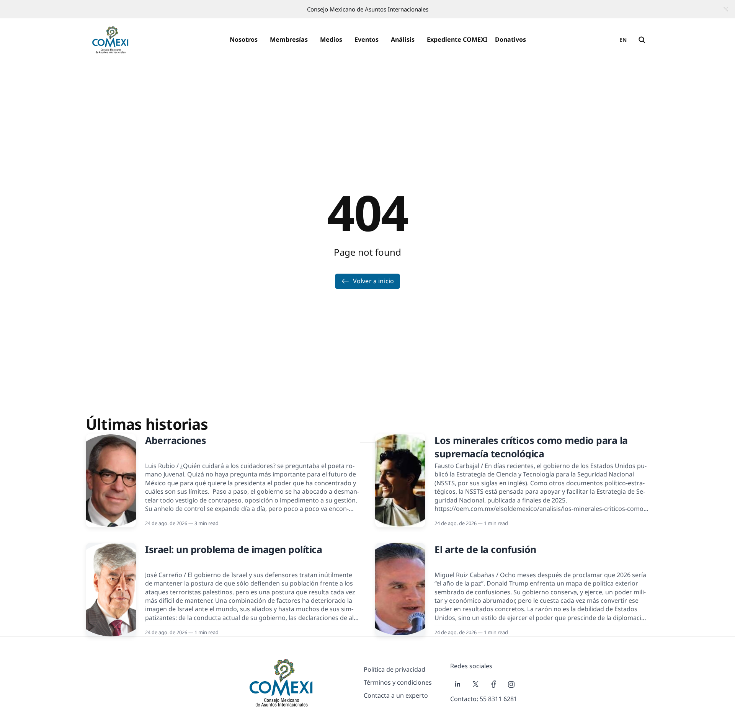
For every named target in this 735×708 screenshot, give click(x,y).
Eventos (366, 39)
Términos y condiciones (398, 682)
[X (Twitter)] (475, 684)
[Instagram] (511, 684)
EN (623, 39)
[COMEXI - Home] (110, 39)
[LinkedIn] (457, 684)
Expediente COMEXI (457, 39)
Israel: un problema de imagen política (233, 549)
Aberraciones (175, 440)
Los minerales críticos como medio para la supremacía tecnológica (531, 447)
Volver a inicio (373, 281)
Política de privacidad (394, 669)
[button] (243, 39)
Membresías (289, 39)
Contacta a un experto (396, 695)
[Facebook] (493, 684)
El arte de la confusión (485, 549)
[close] (726, 9)
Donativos (510, 39)
